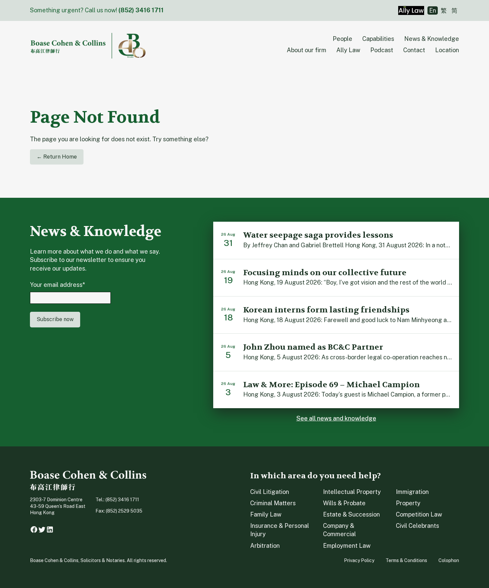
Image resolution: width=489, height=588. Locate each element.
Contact (414, 50)
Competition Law (419, 514)
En (432, 10)
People (342, 38)
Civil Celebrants (417, 525)
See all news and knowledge (336, 418)
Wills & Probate (344, 503)
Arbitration (265, 545)
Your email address (57, 284)
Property (408, 503)
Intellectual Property (352, 491)
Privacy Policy (359, 560)
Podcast (381, 50)
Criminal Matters (273, 503)
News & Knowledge (431, 38)
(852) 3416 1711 (141, 10)
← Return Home (57, 157)
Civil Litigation (269, 491)
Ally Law (348, 50)
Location (447, 50)
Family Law (265, 514)
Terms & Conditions (406, 560)
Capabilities (378, 38)
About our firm (306, 50)
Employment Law (347, 545)
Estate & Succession (351, 514)
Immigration (412, 491)
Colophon (448, 560)
